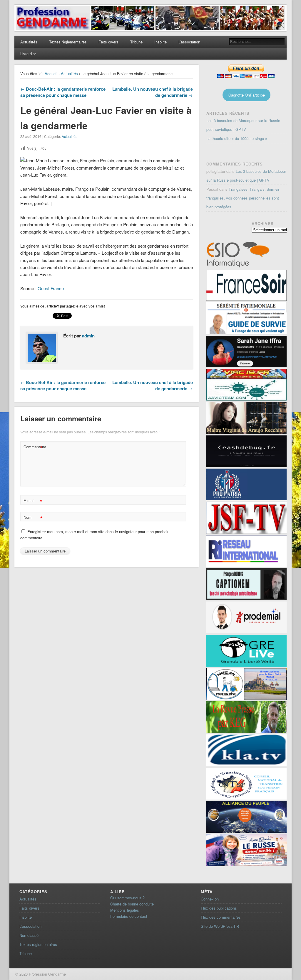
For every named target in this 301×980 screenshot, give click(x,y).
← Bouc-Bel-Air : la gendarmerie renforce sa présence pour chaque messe (63, 92)
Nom (33, 518)
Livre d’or (28, 53)
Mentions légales (124, 910)
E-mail (33, 501)
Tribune (136, 42)
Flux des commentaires (221, 917)
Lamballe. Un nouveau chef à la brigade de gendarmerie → (152, 92)
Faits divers (108, 42)
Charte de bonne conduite (132, 904)
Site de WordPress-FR (220, 926)
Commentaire (34, 447)
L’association (189, 42)
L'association (30, 926)
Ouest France (50, 288)
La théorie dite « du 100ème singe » (236, 138)
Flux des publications (219, 908)
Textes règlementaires (68, 42)
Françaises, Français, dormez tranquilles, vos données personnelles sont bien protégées (243, 197)
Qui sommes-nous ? (127, 897)
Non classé (29, 935)
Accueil (51, 73)
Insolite (160, 42)
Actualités (28, 42)
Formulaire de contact (128, 916)
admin (88, 335)
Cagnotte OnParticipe (246, 95)
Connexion (210, 899)
